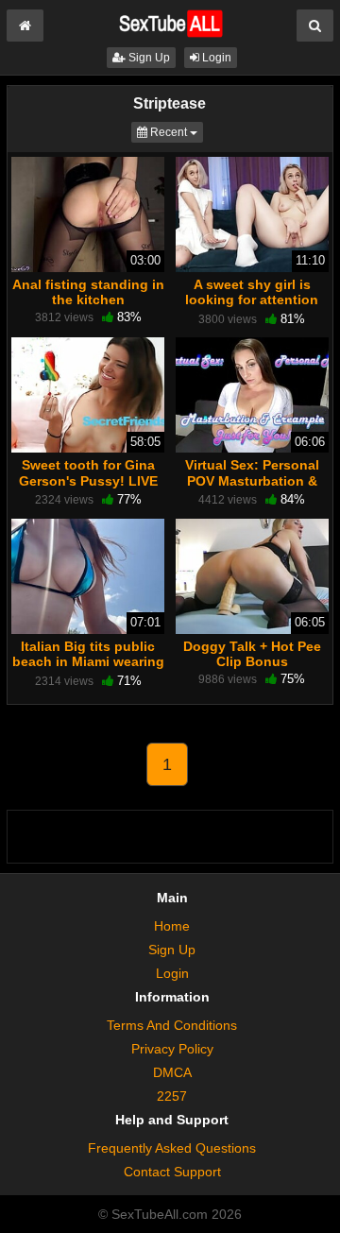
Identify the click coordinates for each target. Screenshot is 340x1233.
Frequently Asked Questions (172, 1148)
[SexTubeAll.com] (169, 22)
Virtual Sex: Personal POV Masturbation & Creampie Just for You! (252, 480)
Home (172, 925)
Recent (175, 132)
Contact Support (172, 1171)
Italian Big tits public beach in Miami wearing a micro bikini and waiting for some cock (88, 669)
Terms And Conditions (172, 1025)
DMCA (172, 1072)
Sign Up (148, 57)
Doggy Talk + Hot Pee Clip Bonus (252, 654)
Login (215, 57)
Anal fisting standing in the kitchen (88, 292)
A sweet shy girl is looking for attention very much (251, 299)
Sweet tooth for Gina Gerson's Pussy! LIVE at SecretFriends (88, 480)
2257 (172, 1096)
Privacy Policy (172, 1048)
